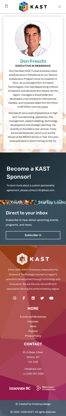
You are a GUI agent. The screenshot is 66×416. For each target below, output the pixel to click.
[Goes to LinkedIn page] (32, 298)
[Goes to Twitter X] (42, 298)
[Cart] (6, 6)
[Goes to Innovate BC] (20, 388)
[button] (59, 7)
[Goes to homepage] (33, 6)
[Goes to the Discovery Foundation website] (46, 388)
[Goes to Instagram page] (14, 298)
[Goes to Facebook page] (23, 298)
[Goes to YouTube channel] (51, 298)
